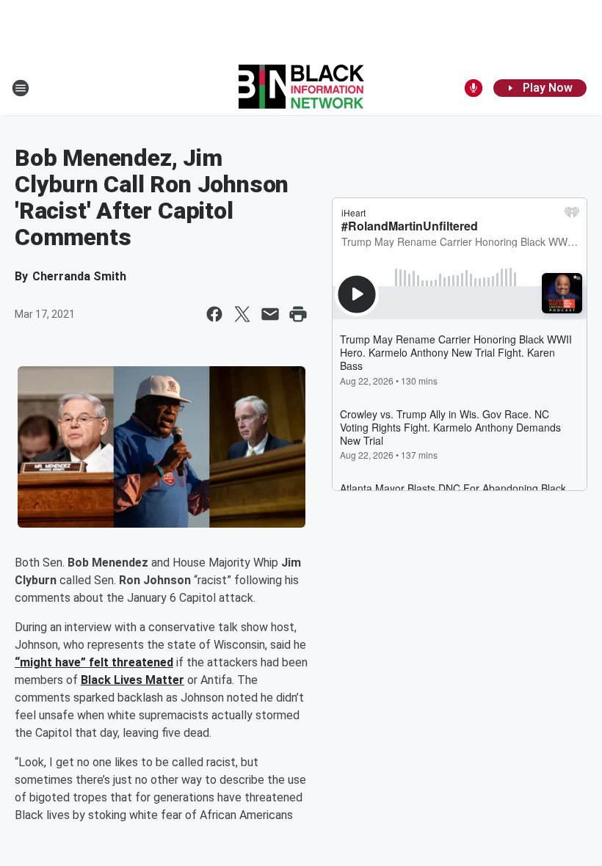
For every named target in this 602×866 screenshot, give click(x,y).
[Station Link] (301, 88)
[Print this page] (298, 314)
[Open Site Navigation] (20, 88)
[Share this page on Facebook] (214, 314)
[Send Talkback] (473, 88)
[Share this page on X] (242, 314)
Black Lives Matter (132, 680)
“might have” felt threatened (94, 662)
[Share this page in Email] (270, 314)
